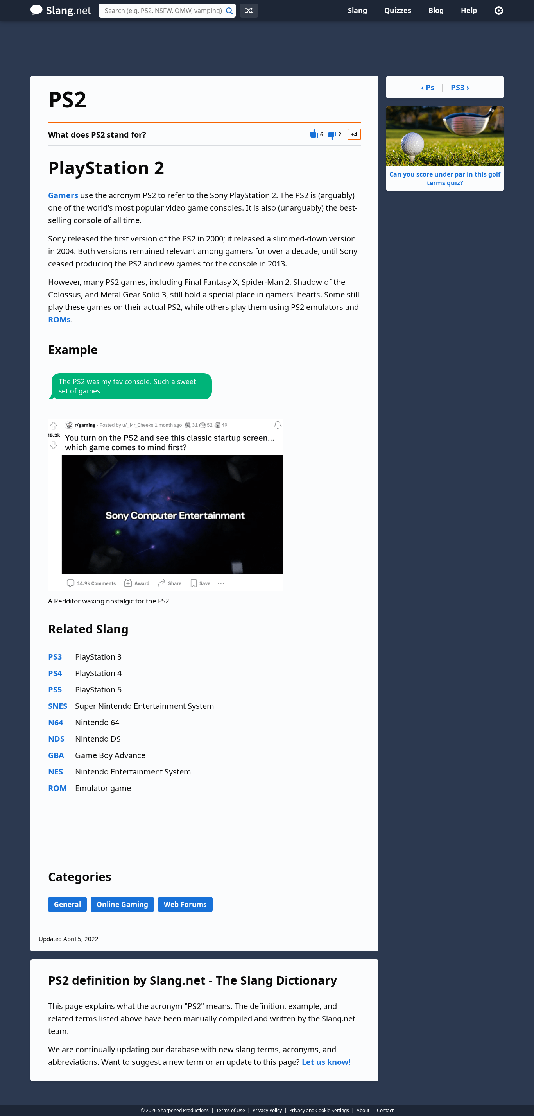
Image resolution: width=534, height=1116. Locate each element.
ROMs (59, 319)
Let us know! (326, 1062)
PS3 (55, 656)
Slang (357, 10)
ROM (57, 788)
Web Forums (185, 904)
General (67, 904)
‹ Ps (428, 87)
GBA (56, 755)
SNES (57, 706)
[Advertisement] (267, 48)
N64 (55, 722)
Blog (436, 10)
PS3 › (460, 87)
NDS (56, 738)
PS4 (55, 673)
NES (55, 771)
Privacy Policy (267, 1110)
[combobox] (167, 11)
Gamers (63, 195)
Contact (385, 1110)
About (363, 1110)
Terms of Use (230, 1110)
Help (469, 10)
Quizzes (397, 10)
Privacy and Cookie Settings (319, 1110)
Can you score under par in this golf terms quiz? (444, 178)
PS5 (55, 689)
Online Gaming (122, 904)
